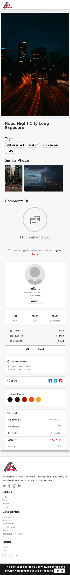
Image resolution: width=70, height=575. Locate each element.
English (11, 555)
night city (33, 145)
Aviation (6, 530)
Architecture (8, 523)
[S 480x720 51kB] (6, 331)
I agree (59, 571)
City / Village (55, 439)
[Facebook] (50, 380)
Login (35, 254)
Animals (6, 520)
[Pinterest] (61, 380)
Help (4, 497)
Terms (5, 500)
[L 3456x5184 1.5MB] (6, 341)
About (5, 507)
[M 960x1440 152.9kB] (6, 336)
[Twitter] (55, 380)
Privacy (5, 503)
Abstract (6, 517)
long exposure (50, 145)
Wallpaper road (15, 145)
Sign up (58, 250)
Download (37, 349)
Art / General (8, 527)
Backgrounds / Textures (13, 534)
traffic (10, 151)
